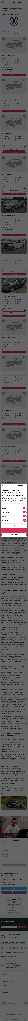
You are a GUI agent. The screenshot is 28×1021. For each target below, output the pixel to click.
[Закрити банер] (26, 485)
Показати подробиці (19, 525)
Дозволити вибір (14, 534)
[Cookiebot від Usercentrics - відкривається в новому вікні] (17, 485)
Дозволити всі (14, 530)
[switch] (25, 512)
